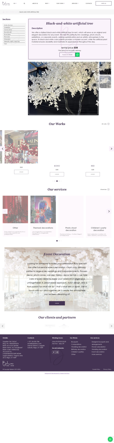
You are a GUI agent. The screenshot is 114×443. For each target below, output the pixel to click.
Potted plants (14, 12)
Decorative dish (8, 32)
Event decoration (98, 352)
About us (35, 3)
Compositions (76, 344)
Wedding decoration (79, 347)
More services (97, 354)
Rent (46, 3)
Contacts (89, 3)
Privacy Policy (107, 369)
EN (14, 3)
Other (73, 354)
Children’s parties (77, 352)
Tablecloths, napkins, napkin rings (12, 41)
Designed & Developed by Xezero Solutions (57, 373)
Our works (59, 3)
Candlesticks (7, 27)
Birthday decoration (78, 349)
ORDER (21, 172)
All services (103, 189)
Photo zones (7, 36)
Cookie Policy (96, 369)
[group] (15, 216)
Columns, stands (8, 29)
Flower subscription (98, 347)
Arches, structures (8, 25)
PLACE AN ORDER (67, 54)
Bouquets (74, 342)
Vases (5, 43)
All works (104, 124)
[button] (2, 148)
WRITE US (103, 3)
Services (74, 3)
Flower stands (7, 34)
